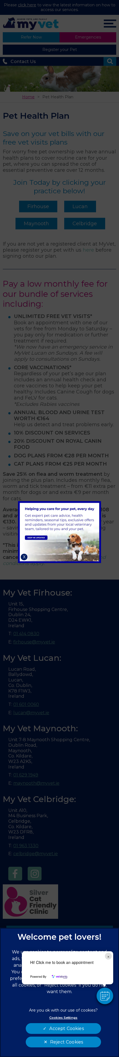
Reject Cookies (66, 1042)
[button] (105, 996)
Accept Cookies (66, 1028)
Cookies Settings (63, 1018)
